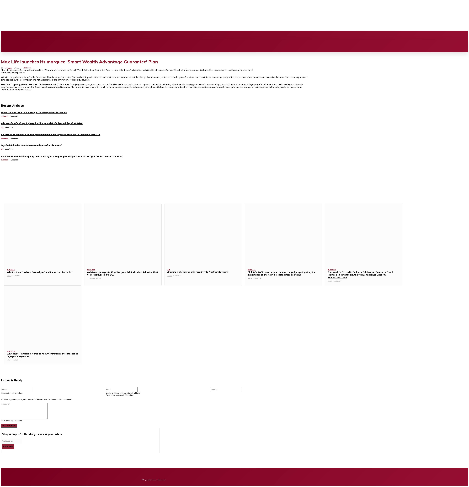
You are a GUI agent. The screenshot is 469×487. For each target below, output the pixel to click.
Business (27, 68)
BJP (168, 270)
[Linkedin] (65, 35)
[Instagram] (61, 35)
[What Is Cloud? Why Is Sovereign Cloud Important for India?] (42, 234)
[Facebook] (57, 35)
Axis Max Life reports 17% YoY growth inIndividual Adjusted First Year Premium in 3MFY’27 (122, 273)
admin (9, 68)
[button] (248, 42)
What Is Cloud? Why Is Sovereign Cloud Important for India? (40, 272)
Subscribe (8, 446)
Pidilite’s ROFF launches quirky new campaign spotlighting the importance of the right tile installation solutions (281, 273)
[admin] (3, 68)
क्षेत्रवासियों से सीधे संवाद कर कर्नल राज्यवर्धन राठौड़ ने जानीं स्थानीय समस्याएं (197, 272)
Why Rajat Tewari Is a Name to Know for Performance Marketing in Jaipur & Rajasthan (42, 355)
